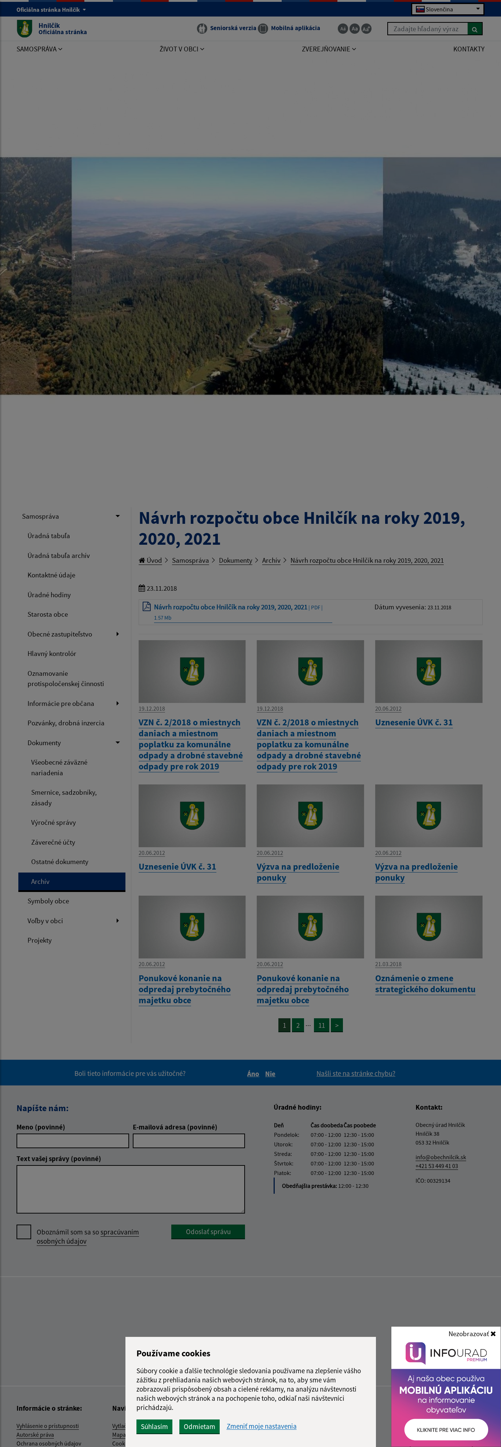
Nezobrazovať (469, 1333)
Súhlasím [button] (154, 1426)
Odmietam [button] (199, 1426)
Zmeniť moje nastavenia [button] (262, 1426)
